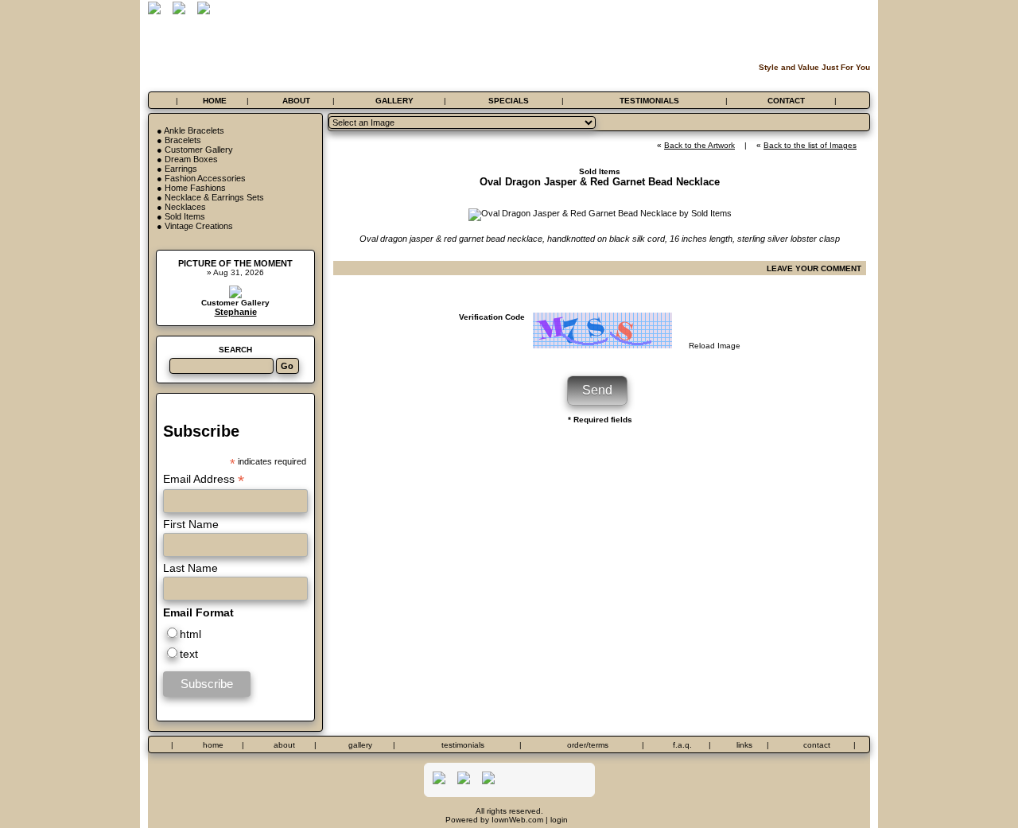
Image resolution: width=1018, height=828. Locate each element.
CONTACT (786, 100)
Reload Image (714, 345)
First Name (191, 524)
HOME (215, 100)
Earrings (181, 168)
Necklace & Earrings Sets (214, 197)
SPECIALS (508, 100)
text (189, 653)
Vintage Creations (199, 226)
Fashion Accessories (205, 178)
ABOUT (296, 100)
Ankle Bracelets (194, 130)
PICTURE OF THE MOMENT (235, 263)
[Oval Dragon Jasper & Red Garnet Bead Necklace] (600, 213)
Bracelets (183, 140)
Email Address (203, 479)
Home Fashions (195, 187)
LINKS (744, 745)
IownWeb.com (517, 819)
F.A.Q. (682, 745)
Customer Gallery (199, 149)
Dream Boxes (191, 159)
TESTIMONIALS (649, 100)
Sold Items (185, 216)
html (190, 634)
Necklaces (185, 207)
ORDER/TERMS (587, 745)
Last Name (190, 568)
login (559, 819)
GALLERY (394, 100)
